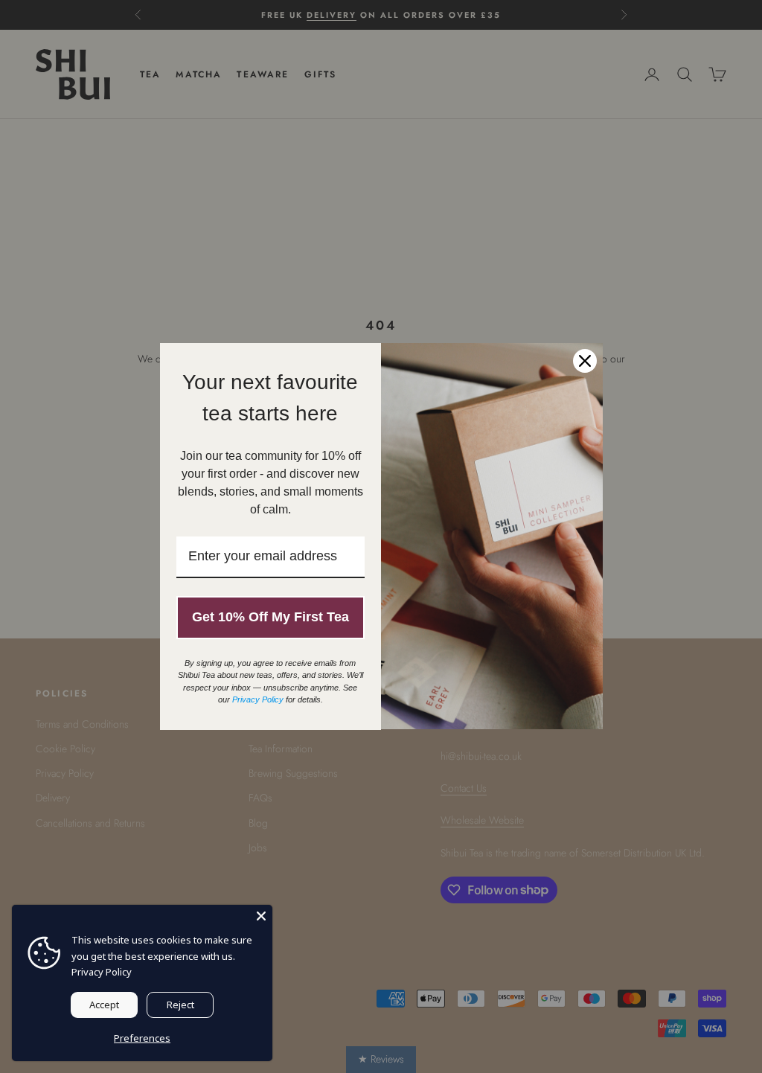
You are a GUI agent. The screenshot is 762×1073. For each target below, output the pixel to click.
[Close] (261, 916)
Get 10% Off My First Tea (270, 616)
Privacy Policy (101, 971)
